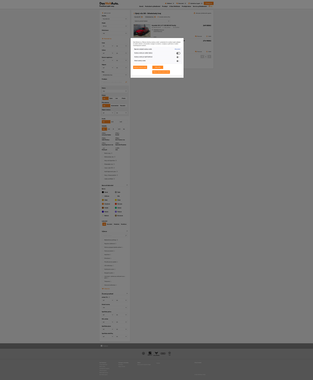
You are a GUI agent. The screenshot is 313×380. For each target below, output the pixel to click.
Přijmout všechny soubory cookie (161, 71)
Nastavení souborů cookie (140, 67)
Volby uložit (158, 67)
